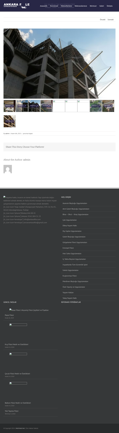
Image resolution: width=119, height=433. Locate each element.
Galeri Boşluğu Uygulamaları (74, 236)
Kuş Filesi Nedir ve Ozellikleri (16, 344)
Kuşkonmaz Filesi (70, 276)
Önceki (102, 19)
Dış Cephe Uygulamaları (72, 231)
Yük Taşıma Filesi (11, 411)
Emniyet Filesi (68, 248)
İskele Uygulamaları (70, 270)
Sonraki (111, 19)
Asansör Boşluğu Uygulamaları (75, 203)
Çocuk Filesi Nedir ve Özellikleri (17, 373)
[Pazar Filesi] (31, 310)
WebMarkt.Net (20, 428)
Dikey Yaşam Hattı (70, 225)
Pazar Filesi (9, 315)
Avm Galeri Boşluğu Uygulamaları (76, 209)
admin (7, 134)
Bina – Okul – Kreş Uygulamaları (75, 214)
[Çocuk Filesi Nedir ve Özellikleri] (31, 361)
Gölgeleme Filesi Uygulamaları (75, 242)
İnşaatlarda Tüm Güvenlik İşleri (75, 264)
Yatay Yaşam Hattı (70, 298)
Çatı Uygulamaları (70, 220)
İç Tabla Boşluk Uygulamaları (74, 259)
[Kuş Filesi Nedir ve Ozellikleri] (31, 332)
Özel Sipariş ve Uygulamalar (74, 287)
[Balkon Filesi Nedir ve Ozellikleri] (31, 390)
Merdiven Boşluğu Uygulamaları (75, 281)
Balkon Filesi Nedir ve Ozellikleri (18, 403)
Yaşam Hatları (68, 292)
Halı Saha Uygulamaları (72, 253)
